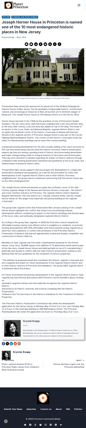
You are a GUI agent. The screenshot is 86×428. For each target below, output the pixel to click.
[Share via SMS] (31, 44)
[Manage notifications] (6, 421)
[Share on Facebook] (40, 44)
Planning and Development (25, 17)
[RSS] (56, 425)
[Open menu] (79, 5)
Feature (6, 17)
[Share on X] (55, 44)
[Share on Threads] (59, 44)
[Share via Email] (26, 44)
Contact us (45, 409)
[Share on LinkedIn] (50, 44)
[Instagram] (45, 425)
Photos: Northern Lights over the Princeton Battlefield (68, 363)
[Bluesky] (25, 425)
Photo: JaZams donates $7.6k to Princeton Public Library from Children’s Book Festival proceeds (20, 365)
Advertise (31, 409)
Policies (78, 409)
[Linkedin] (50, 425)
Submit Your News (13, 409)
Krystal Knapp (31, 321)
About (59, 409)
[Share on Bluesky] (45, 44)
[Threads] (35, 425)
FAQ (68, 409)
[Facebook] (30, 425)
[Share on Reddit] (36, 44)
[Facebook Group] (40, 425)
